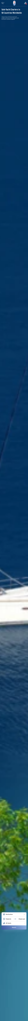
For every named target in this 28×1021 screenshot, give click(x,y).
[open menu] (3, 3)
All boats (8, 923)
